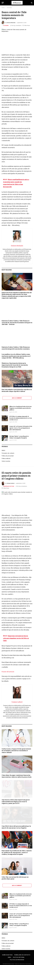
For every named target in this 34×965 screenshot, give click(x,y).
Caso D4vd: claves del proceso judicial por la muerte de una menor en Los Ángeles (16, 827)
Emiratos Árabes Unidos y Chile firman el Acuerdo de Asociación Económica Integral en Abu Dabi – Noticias (17, 322)
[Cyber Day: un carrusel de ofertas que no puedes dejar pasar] (17, 866)
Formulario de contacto (8, 453)
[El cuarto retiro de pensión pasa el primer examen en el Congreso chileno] (17, 501)
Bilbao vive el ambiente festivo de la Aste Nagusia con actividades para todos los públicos (20, 408)
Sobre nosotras (6, 461)
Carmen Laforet (10, 483)
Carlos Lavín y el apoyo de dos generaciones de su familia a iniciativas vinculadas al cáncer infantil (16, 750)
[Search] (31, 3)
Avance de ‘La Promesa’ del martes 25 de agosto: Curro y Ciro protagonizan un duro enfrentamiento (20, 428)
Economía (6, 25)
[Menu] (3, 3)
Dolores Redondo (11, 22)
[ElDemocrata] (17, 2)
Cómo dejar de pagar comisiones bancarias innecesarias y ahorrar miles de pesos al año (16, 776)
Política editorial (6, 458)
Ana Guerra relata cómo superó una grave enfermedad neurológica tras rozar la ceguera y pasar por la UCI (16, 801)
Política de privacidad (8, 455)
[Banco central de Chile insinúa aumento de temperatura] (17, 39)
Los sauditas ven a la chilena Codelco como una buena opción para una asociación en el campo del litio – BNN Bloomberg (16, 356)
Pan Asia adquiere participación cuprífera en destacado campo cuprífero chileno (17, 390)
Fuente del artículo (8, 672)
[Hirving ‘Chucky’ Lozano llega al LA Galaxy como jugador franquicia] (5, 438)
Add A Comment (17, 398)
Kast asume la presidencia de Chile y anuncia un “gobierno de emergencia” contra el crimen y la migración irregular (17, 852)
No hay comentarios (16, 25)
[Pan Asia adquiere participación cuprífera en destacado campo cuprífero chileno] (17, 378)
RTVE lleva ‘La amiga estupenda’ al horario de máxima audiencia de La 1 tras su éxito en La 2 (20, 418)
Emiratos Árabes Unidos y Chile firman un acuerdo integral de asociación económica (16, 348)
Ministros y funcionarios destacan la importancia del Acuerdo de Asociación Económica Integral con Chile (15, 365)
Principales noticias (8, 486)
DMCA (3, 450)
